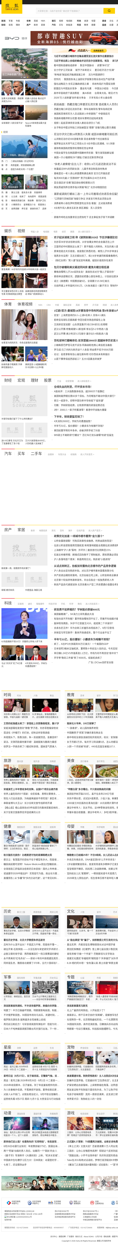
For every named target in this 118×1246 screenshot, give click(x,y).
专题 (18, 21)
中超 (56, 305)
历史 (7, 911)
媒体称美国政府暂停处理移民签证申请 (73, 148)
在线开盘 (80, 530)
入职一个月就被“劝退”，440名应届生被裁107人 (91, 746)
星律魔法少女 (30, 204)
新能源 (69, 25)
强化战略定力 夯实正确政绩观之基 (71, 84)
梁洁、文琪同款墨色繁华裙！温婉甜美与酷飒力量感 (30, 742)
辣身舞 (31, 200)
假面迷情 (42, 196)
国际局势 (21, 978)
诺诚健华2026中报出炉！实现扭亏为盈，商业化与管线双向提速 (36, 873)
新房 (36, 25)
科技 (8, 603)
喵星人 (100, 1048)
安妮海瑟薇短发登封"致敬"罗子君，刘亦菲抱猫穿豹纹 (31, 728)
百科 (61, 530)
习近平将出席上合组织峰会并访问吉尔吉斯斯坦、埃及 (81, 61)
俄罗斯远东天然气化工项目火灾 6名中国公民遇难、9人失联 (84, 143)
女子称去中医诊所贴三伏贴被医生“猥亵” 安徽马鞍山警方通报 (85, 127)
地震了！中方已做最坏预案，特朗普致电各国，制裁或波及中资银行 (38, 1010)
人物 (35, 695)
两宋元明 (54, 912)
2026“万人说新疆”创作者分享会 (70, 98)
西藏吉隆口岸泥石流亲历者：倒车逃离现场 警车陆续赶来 (83, 109)
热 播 (4, 192)
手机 (62, 604)
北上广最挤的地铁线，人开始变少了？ (86, 1010)
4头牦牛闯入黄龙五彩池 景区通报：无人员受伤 (78, 208)
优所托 (57, 79)
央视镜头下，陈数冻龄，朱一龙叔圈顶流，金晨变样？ (31, 737)
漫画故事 (21, 1114)
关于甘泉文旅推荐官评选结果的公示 (22, 812)
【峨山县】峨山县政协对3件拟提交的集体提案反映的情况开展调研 (38, 807)
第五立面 (15, 192)
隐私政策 (107, 1237)
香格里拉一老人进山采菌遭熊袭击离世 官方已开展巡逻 (82, 173)
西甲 (85, 305)
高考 (82, 695)
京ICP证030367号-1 (91, 1211)
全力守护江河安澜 (63, 70)
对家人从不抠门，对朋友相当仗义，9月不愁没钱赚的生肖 (33, 1094)
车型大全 (62, 454)
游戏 (71, 1113)
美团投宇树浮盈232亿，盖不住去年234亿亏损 (90, 794)
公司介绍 (98, 1237)
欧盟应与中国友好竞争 (65, 88)
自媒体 (51, 454)
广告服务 (70, 1237)
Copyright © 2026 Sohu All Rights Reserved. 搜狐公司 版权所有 (86, 1241)
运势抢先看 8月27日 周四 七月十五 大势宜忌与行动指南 (32, 1099)
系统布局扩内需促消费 (103, 84)
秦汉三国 (21, 912)
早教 (82, 827)
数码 (79, 604)
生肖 (52, 1048)
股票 (48, 380)
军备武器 (37, 978)
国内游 (20, 761)
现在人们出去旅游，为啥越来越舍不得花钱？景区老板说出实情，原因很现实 (43, 798)
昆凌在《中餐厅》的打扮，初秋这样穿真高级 (27, 732)
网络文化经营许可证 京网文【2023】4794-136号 (23, 1214)
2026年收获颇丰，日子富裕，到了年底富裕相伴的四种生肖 (34, 1085)
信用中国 (7, 1220)
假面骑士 (42, 204)
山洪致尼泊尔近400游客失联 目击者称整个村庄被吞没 (81, 139)
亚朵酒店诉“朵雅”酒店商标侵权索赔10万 (74, 182)
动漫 (111, 25)
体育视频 (25, 304)
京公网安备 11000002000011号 (19, 1217)
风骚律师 (38, 192)
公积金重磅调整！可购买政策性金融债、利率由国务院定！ (84, 541)
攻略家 (53, 761)
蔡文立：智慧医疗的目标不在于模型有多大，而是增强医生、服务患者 (39, 859)
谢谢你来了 (35, 208)
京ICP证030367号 (62, 1211)
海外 (70, 530)
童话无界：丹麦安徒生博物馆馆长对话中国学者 (91, 944)
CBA (48, 305)
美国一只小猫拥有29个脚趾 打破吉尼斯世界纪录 (78, 157)
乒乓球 (95, 305)
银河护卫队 (41, 200)
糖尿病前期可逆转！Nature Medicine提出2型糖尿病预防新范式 (36, 864)
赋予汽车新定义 (83, 70)
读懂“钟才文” (103, 65)
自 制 (4, 196)
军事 (11, 21)
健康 (93, 25)
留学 (99, 695)
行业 (59, 381)
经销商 (73, 454)
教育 (86, 25)
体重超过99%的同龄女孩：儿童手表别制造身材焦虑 (80, 169)
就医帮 (53, 827)
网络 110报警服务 (77, 1203)
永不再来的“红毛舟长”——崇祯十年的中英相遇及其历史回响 (34, 958)
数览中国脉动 (87, 65)
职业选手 (101, 1114)
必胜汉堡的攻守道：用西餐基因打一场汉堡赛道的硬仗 (31, 954)
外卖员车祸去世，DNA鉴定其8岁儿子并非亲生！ (92, 859)
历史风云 (54, 978)
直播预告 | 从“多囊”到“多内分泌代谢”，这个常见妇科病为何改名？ (37, 878)
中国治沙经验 (102, 88)
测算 (19, 1048)
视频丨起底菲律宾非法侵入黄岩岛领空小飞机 (77, 123)
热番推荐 (54, 1114)
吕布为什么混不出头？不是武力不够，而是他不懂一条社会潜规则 (37, 944)
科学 (71, 604)
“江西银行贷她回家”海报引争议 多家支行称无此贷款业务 (82, 198)
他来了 (23, 196)
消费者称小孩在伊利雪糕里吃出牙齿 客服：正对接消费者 (83, 203)
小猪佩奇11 (16, 204)
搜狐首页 (11, 7)
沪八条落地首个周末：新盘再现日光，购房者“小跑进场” (82, 559)
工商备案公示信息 (90, 1217)
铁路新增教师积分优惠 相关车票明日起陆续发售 (78, 118)
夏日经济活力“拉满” (105, 70)
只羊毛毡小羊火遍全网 (100, 98)
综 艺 (4, 208)
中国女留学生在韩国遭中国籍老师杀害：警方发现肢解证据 (84, 153)
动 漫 (4, 204)
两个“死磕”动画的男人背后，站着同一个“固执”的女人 (30, 1151)
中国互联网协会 (99, 1203)
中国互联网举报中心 (16, 1203)
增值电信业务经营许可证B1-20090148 (19, 1211)
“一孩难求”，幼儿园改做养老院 (82, 728)
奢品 (52, 695)
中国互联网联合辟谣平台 (92, 1220)
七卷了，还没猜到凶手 (15, 1164)
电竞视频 (84, 1114)
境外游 (36, 761)
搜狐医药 (21, 827)
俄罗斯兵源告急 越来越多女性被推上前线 (25, 1019)
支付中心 (53, 1237)
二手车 (36, 453)
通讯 (29, 604)
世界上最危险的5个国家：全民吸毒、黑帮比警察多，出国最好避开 (38, 794)
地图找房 (43, 530)
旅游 (86, 21)
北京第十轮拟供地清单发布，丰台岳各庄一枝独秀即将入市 (84, 580)
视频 (61, 21)
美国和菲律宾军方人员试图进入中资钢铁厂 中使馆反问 (82, 114)
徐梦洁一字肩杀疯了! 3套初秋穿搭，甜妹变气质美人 (30, 746)
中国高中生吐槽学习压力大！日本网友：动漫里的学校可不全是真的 (38, 1160)
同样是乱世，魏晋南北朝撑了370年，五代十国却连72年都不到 (36, 963)
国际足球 (67, 305)
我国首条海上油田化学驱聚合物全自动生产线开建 (89, 79)
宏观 (11, 25)
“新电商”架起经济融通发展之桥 (69, 74)
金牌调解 (15, 208)
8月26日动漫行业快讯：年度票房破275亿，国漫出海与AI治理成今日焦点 (41, 1146)
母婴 (93, 21)
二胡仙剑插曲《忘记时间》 (23, 161)
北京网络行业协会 (57, 1203)
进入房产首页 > (95, 530)
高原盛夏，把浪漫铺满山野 (23, 165)
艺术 (115, 912)
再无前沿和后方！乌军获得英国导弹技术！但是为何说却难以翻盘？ (38, 1024)
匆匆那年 (32, 196)
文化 (111, 21)
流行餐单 (84, 761)
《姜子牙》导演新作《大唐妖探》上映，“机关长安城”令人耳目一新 (38, 1155)
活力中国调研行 (96, 74)
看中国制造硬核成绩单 (65, 65)
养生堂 (25, 208)
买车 (61, 25)
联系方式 (78, 1237)
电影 (55, 232)
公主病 (14, 196)
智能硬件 (40, 604)
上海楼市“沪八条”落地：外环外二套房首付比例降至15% (82, 550)
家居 (43, 25)
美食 (71, 760)
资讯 (53, 530)
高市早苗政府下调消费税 (66, 93)
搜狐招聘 (62, 1237)
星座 (7, 1047)
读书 (99, 912)
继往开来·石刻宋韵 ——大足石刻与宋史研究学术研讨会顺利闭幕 (36, 949)
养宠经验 (84, 1048)
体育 (8, 304)
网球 (104, 305)
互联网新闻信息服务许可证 (65, 1214)
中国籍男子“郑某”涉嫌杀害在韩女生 (85, 732)
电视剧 (69, 21)
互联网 (21, 604)
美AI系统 (86, 93)
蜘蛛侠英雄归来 (18, 200)
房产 (8, 530)
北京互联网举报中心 (36, 1203)
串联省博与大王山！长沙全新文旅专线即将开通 (28, 803)
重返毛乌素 (86, 88)
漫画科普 (37, 1114)
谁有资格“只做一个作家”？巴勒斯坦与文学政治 (90, 954)
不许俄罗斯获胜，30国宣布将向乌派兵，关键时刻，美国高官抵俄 (37, 1015)
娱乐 (8, 231)
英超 (36, 21)
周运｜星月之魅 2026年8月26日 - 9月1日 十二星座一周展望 (34, 1080)
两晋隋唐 (37, 912)
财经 (8, 380)
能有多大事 (27, 192)
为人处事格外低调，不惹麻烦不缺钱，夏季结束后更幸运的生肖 (36, 1089)
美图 (72, 232)
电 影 (4, 200)
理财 (18, 25)
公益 (82, 978)
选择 (44, 208)
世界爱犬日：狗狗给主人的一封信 (84, 1099)
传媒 (99, 978)
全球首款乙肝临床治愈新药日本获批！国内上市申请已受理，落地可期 (39, 869)
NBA (43, 21)
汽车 (8, 453)
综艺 (63, 232)
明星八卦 (35, 232)
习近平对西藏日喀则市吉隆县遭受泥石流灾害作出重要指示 (84, 56)
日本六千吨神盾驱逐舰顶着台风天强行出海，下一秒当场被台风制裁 (38, 1029)
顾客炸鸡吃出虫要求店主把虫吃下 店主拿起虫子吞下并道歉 (84, 217)
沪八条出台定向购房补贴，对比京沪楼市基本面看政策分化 (84, 570)
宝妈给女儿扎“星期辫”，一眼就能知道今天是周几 (92, 873)
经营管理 (69, 381)
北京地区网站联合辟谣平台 (65, 1217)
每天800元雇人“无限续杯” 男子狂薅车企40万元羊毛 (80, 178)
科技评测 (52, 604)
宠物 (71, 1047)
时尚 (7, 695)
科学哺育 (101, 827)
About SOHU (89, 1237)
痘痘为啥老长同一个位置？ (23, 169)
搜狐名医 (37, 827)
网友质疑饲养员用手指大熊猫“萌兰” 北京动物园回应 (80, 187)
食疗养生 (101, 761)
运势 (35, 1048)
